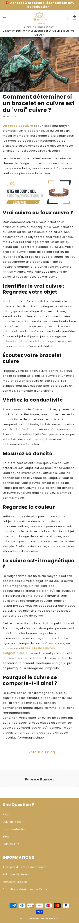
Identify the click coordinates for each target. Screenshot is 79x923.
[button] (66, 17)
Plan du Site (11, 844)
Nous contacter (14, 829)
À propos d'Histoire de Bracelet (25, 867)
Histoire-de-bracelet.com (38, 27)
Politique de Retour (16, 874)
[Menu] (5, 17)
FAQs (6, 814)
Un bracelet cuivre (18, 126)
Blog (6, 836)
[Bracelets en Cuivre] (39, 203)
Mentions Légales (15, 882)
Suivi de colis (12, 822)
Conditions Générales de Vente (25, 889)
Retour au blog (41, 752)
